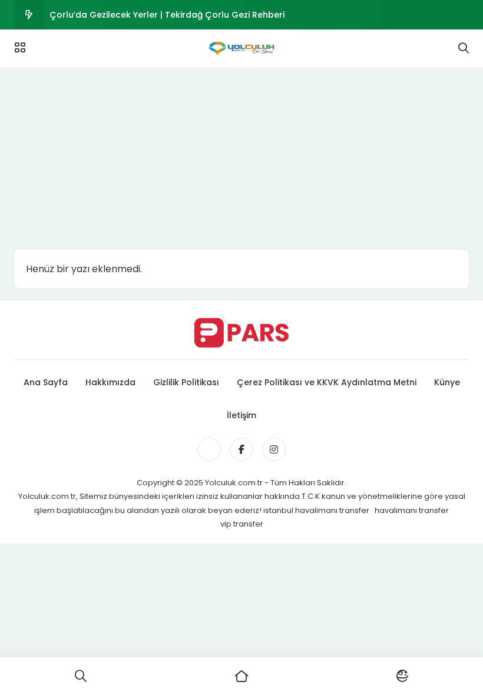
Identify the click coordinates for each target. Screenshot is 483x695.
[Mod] (402, 676)
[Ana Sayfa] (241, 676)
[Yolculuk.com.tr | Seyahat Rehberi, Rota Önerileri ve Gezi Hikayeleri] (241, 48)
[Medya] (209, 449)
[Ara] (80, 676)
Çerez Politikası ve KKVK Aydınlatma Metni (326, 382)
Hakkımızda (110, 382)
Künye (447, 382)
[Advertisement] (241, 155)
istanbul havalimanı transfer (317, 510)
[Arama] (463, 48)
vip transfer (241, 523)
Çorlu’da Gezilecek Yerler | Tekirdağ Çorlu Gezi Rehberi (166, 15)
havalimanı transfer (412, 510)
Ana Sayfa (46, 382)
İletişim (241, 415)
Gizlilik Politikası (186, 382)
